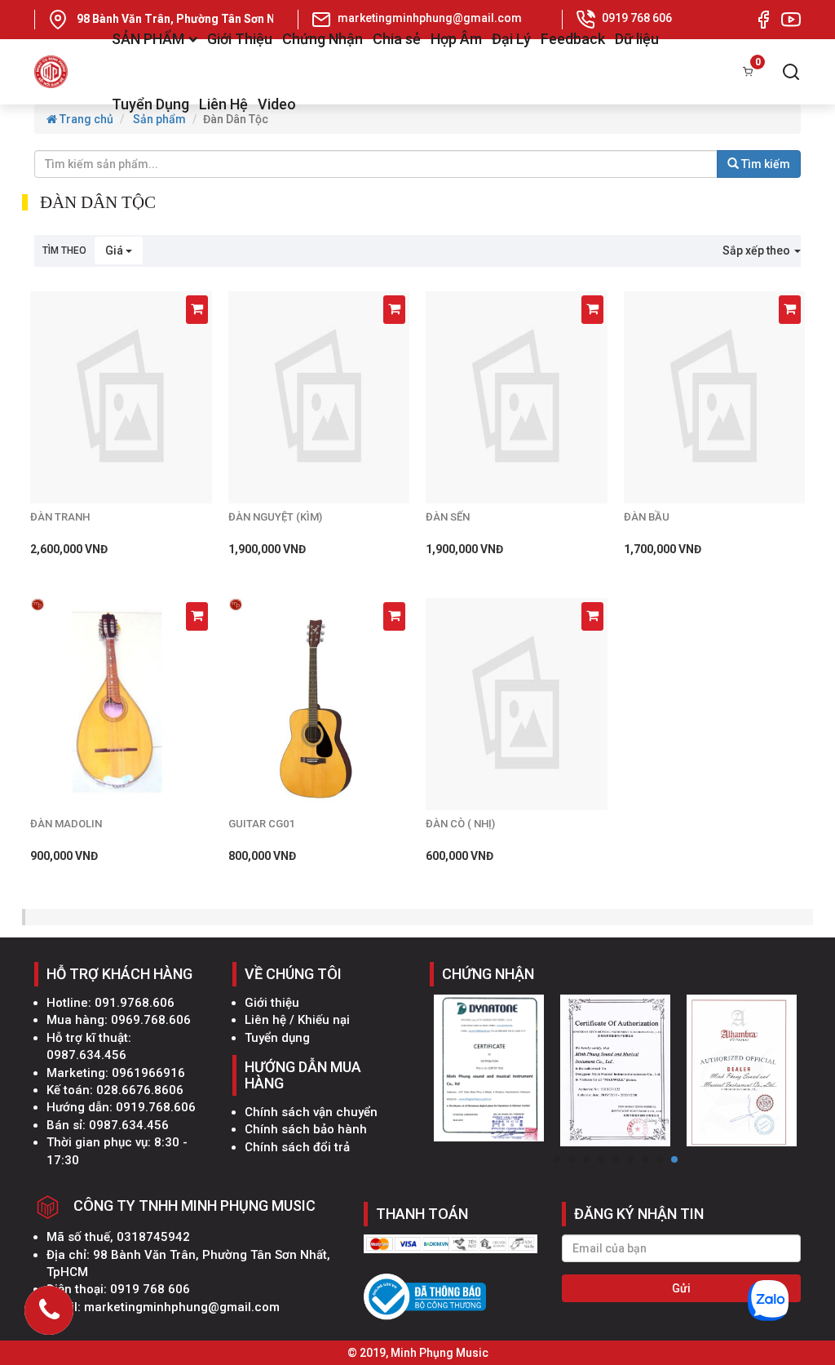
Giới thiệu (272, 1002)
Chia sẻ (397, 38)
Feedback (573, 38)
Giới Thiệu (239, 38)
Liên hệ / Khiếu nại (297, 1020)
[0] (748, 72)
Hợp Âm (456, 38)
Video (277, 104)
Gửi (681, 1288)
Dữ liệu (637, 38)
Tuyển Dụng (150, 104)
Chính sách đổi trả (297, 1147)
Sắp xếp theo (757, 250)
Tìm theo (64, 250)
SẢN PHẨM (148, 38)
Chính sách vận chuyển (311, 1112)
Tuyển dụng (277, 1037)
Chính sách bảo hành (306, 1129)
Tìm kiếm (764, 164)
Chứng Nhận (322, 38)
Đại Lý (511, 38)
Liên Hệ (223, 104)
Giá (115, 250)
